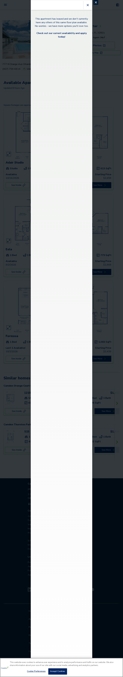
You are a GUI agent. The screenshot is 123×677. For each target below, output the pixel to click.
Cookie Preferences (36, 671)
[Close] (118, 662)
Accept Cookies (57, 671)
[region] (61, 667)
